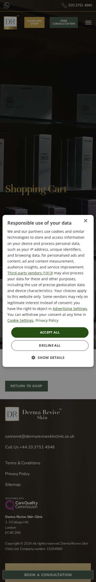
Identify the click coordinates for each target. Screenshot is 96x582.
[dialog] (47, 291)
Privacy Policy (47, 320)
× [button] (85, 221)
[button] (48, 358)
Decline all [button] (49, 345)
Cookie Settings (20, 320)
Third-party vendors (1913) (30, 272)
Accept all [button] (50, 332)
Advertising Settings (70, 308)
